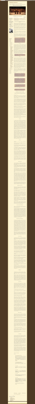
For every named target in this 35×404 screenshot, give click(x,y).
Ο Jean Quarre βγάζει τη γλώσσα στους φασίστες (11, 61)
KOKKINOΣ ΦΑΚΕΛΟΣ (13, 2)
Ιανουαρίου (11, 69)
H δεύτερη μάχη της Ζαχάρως (11, 65)
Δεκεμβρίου (11, 42)
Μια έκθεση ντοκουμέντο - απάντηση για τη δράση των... (11, 52)
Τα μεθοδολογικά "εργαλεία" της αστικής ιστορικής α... (11, 64)
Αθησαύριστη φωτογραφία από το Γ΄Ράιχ (11, 62)
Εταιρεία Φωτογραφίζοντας (12, 398)
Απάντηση (16, 360)
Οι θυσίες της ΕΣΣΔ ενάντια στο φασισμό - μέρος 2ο (11, 58)
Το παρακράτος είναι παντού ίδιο (11, 46)
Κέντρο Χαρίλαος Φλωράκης (12, 399)
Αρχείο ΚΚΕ (11, 397)
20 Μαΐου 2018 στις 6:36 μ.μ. (19, 355)
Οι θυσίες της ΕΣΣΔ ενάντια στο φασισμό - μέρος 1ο (11, 59)
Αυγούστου (11, 44)
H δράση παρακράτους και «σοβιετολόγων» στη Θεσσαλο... (11, 51)
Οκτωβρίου (11, 43)
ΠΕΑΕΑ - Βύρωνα (11, 400)
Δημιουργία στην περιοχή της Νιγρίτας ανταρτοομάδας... (11, 49)
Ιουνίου (10, 45)
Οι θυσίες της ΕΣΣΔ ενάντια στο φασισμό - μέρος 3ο (11, 54)
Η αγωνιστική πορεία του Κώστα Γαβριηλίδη (11, 48)
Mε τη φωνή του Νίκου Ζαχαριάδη (11, 55)
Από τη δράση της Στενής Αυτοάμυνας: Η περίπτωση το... (11, 57)
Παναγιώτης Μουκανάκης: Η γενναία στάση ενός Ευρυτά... (11, 66)
